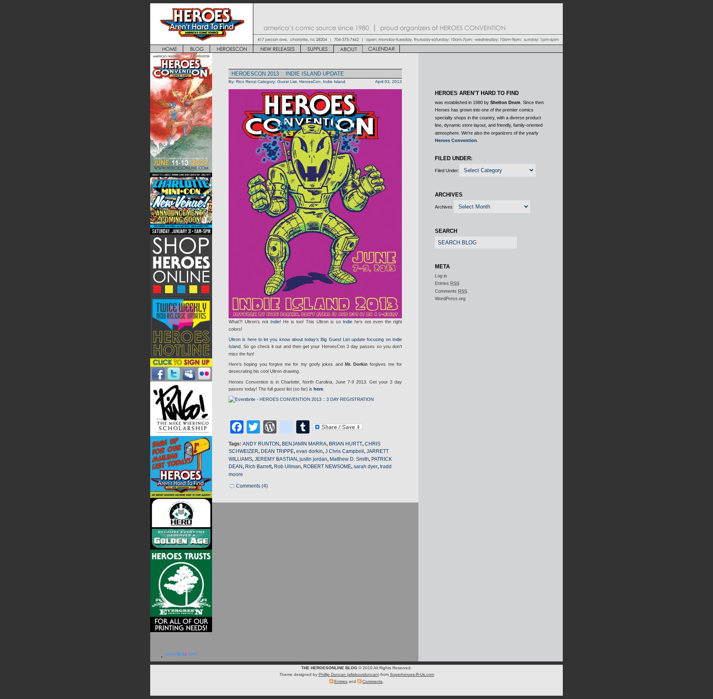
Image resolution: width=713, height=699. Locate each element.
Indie (275, 321)
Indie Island (334, 81)
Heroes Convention (456, 140)
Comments (451, 291)
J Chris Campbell (344, 451)
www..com (181, 654)
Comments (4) (252, 485)
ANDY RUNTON (261, 443)
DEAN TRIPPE (277, 451)
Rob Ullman (287, 466)
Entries (447, 283)
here (318, 388)
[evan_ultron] (315, 203)
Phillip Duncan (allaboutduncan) (349, 674)
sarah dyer (366, 466)
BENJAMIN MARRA (304, 443)
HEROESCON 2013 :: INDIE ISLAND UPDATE (287, 74)
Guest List (287, 81)
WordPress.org (450, 298)
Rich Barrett (258, 466)
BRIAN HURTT (345, 443)
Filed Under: (447, 170)
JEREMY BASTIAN (276, 459)
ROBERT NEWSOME (327, 466)
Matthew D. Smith (349, 459)
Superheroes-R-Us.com (412, 674)
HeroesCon (310, 81)
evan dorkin (309, 451)
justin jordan (313, 459)
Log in (441, 275)
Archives (444, 206)
